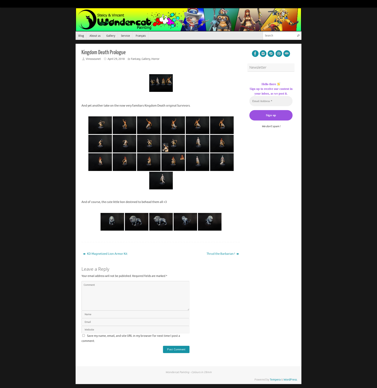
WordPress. (290, 379)
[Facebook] (255, 53)
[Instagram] (263, 53)
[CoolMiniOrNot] (271, 53)
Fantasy (135, 59)
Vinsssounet (93, 59)
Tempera (275, 379)
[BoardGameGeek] (278, 53)
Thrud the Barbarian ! (221, 254)
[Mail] (286, 53)
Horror (155, 59)
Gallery (146, 59)
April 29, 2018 (116, 59)
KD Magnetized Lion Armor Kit (106, 254)
